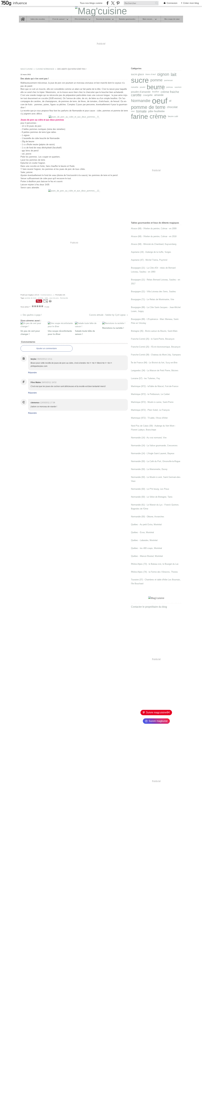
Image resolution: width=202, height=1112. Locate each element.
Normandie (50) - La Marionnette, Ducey (149, 469)
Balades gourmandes (127, 19)
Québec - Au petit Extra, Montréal (146, 524)
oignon (163, 74)
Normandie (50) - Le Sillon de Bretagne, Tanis (151, 497)
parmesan (168, 80)
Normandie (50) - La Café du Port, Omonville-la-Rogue (155, 461)
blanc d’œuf (151, 74)
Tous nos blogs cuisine (91, 3)
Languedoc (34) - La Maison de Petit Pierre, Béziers (154, 370)
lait (173, 74)
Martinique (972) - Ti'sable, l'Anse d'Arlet (149, 418)
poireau (169, 87)
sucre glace (137, 74)
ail (170, 101)
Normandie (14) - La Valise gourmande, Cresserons (154, 445)
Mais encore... (148, 19)
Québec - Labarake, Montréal (144, 540)
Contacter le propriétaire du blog (149, 606)
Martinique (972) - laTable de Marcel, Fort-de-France (154, 386)
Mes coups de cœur (172, 19)
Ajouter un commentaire (46, 348)
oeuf (159, 101)
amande (158, 95)
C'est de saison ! (58, 19)
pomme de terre (148, 107)
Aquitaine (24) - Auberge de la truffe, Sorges (151, 252)
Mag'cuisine (27, 69)
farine (139, 116)
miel (133, 111)
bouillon (155, 92)
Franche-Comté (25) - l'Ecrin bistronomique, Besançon (155, 347)
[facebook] (108, 3)
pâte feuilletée (156, 111)
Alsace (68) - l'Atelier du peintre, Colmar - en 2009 (153, 228)
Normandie (140, 101)
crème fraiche (170, 91)
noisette (134, 87)
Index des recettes (38, 19)
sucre (140, 80)
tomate (141, 111)
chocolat (172, 107)
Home (23, 17)
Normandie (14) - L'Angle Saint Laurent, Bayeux (152, 453)
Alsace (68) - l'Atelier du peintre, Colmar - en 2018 (153, 236)
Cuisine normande (45, 69)
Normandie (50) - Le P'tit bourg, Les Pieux (150, 489)
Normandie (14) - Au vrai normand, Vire (148, 437)
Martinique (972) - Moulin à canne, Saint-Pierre (152, 402)
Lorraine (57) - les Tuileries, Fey (145, 378)
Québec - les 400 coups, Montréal (146, 548)
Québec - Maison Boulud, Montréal (147, 556)
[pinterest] (118, 3)
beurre (156, 87)
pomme (156, 80)
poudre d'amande (141, 92)
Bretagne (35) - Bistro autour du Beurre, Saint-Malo (154, 331)
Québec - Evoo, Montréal (142, 532)
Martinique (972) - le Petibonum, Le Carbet (150, 394)
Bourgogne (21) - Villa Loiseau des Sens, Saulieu (153, 291)
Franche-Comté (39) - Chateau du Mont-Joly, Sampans (156, 355)
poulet (142, 87)
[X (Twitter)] (113, 3)
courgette (148, 95)
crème (158, 117)
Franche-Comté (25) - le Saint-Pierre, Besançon (152, 339)
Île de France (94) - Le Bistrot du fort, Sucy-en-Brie (154, 362)
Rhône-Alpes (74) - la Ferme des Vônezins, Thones (154, 572)
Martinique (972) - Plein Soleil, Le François (150, 410)
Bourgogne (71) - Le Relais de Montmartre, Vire (152, 299)
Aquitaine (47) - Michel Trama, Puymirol (149, 260)
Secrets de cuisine (103, 19)
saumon (178, 87)
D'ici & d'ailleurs (81, 19)
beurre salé (173, 116)
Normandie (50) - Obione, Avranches (147, 516)
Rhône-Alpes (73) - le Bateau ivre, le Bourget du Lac (155, 564)
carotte (136, 95)
